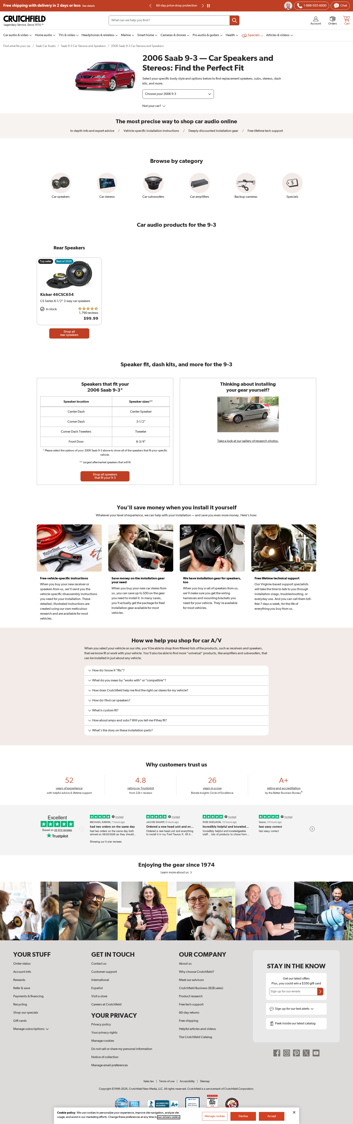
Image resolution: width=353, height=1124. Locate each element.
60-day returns (176, 5)
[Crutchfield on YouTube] (316, 1053)
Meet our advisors (191, 980)
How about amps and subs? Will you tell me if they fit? (129, 720)
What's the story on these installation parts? (122, 730)
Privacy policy (101, 1024)
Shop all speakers (105, 476)
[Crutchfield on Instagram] (287, 1053)
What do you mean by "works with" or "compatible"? (129, 680)
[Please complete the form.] (320, 991)
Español (97, 988)
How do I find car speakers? (111, 700)
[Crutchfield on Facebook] (277, 1053)
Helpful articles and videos (197, 1029)
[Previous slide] (150, 6)
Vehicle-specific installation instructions (151, 131)
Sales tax (148, 1081)
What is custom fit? (105, 710)
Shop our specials (25, 1012)
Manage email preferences (109, 1065)
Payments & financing (28, 996)
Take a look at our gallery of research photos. (248, 441)
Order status (22, 963)
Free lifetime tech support (265, 131)
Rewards (19, 980)
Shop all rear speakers (69, 333)
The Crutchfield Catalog (195, 1037)
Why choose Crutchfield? (196, 972)
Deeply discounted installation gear (213, 131)
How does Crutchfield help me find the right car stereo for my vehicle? (140, 690)
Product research (191, 996)
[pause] (208, 6)
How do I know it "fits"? (108, 670)
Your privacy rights (104, 1032)
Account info (22, 972)
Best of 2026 (64, 261)
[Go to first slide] (202, 6)
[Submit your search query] (234, 20)
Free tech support (191, 1004)
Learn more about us (175, 872)
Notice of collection (104, 1057)
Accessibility (187, 1081)
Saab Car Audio (46, 46)
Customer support (104, 972)
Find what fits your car (16, 46)
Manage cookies (102, 1041)
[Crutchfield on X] (306, 1053)
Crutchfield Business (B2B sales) (201, 988)
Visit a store (99, 996)
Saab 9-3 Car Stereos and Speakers (83, 46)
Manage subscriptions (29, 1029)
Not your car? (152, 106)
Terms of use (166, 1081)
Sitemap (205, 1081)
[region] (176, 911)
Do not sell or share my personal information (121, 1049)
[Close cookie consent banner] (294, 1112)
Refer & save (21, 988)
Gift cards (20, 1021)
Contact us (98, 963)
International (100, 980)
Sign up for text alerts (292, 1009)
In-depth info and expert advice (92, 131)
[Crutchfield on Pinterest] (296, 1053)
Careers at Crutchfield (106, 1004)
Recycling (20, 1004)
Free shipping (49, 6)
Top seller (45, 261)
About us (185, 963)
